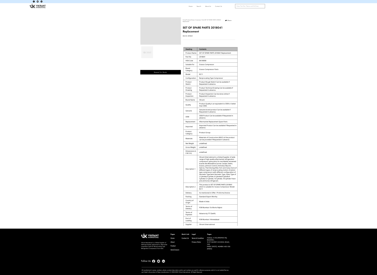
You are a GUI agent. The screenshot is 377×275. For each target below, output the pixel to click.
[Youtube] (38, 1)
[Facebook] (34, 1)
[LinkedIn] (41, 1)
